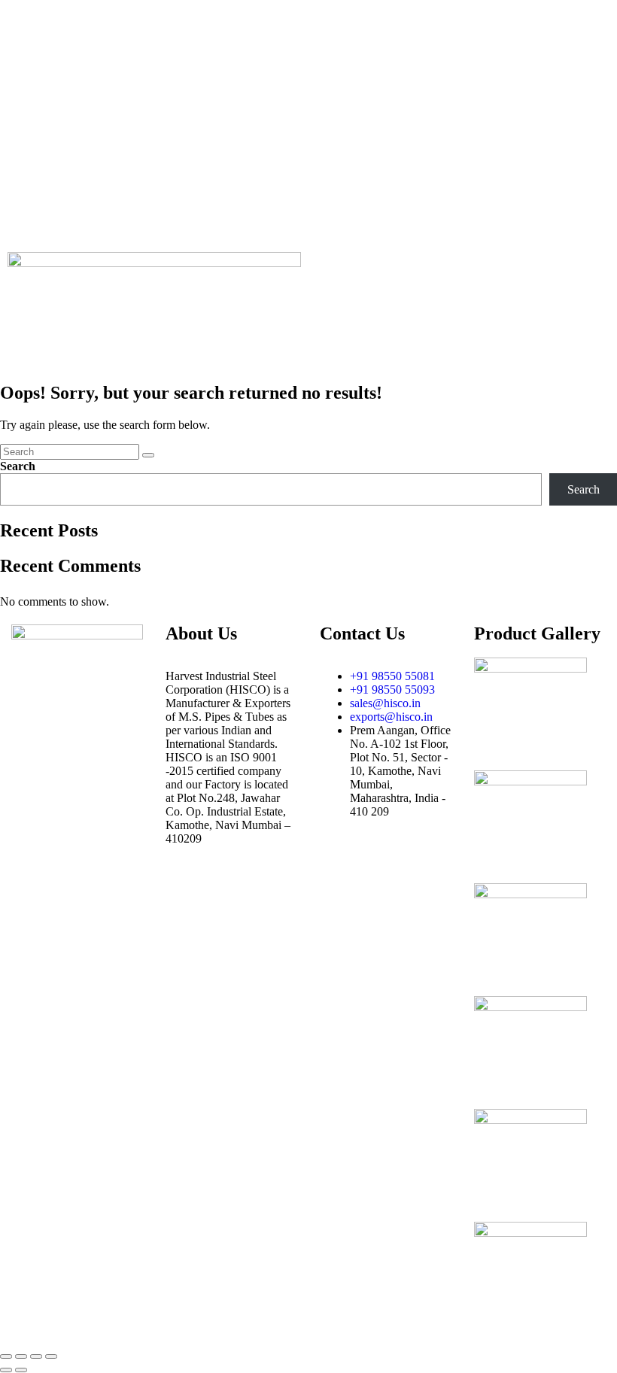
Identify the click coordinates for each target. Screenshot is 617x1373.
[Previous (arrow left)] (6, 1370)
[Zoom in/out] (6, 1356)
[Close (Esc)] (51, 1356)
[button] (462, 260)
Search (17, 466)
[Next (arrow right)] (21, 1370)
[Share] (36, 1356)
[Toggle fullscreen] (21, 1356)
